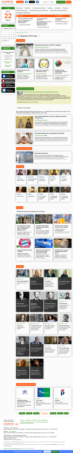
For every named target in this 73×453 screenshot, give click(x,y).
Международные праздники (41, 47)
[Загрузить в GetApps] (8, 90)
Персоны (65, 8)
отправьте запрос (8, 445)
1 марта (66, 413)
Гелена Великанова (36, 326)
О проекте (22, 420)
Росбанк (57, 400)
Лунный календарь (21, 10)
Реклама (34, 420)
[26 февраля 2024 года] (16, 36)
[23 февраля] (17, 413)
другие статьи (31, 102)
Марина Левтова (21, 370)
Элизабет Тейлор (49, 326)
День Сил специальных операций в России (42, 70)
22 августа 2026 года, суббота (26, 18)
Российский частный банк (61, 403)
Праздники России (40, 73)
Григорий (30, 177)
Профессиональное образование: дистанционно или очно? (41, 92)
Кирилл (63, 177)
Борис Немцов (35, 370)
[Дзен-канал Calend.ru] (32, 2)
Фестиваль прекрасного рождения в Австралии (49, 133)
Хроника (49, 8)
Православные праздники (41, 120)
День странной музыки (61, 21)
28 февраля (53, 413)
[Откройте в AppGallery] (8, 85)
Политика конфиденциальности (27, 423)
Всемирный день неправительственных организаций (61, 71)
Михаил (19, 194)
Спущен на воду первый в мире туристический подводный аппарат (43, 251)
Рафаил (41, 194)
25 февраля (29, 413)
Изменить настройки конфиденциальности (13, 448)
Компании (58, 8)
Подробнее (47, 451)
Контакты (39, 420)
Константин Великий (22, 281)
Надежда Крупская (50, 303)
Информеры (44, 420)
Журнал (20, 2)
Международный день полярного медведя (48, 45)
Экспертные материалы (23, 12)
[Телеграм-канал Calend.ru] (26, 2)
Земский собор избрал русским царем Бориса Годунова (42, 227)
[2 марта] (70, 413)
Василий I (33, 281)
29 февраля (60, 413)
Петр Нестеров (63, 303)
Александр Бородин (64, 281)
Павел (30, 194)
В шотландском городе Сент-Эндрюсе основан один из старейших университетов (23, 228)
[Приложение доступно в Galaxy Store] (8, 81)
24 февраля (22, 413)
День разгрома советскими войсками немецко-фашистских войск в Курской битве (44, 23)
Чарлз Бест (20, 326)
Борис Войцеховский (36, 348)
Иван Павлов (20, 303)
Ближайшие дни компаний (26, 384)
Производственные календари (38, 10)
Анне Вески (48, 348)
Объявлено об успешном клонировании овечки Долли (62, 251)
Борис (18, 177)
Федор (63, 194)
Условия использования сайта (27, 421)
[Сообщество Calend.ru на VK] (37, 2)
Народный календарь (39, 8)
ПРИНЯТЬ (55, 451)
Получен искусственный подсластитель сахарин (61, 226)
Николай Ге (48, 281)
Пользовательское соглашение (41, 421)
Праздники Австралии (40, 135)
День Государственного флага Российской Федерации (24, 21)
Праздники (19, 8)
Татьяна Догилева (64, 348)
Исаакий (52, 177)
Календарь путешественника (58, 10)
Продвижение (28, 420)
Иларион (41, 177)
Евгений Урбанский (64, 326)
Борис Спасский (21, 348)
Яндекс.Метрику (38, 451)
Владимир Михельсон (34, 304)
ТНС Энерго (39, 400)
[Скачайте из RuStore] (8, 76)
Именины (27, 8)
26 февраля (36, 413)
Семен (52, 194)
